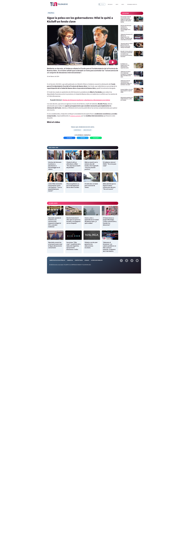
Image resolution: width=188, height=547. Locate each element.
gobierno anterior (75, 116)
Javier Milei (77, 130)
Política (51, 13)
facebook (69, 137)
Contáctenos (79, 260)
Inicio (117, 4)
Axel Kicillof (87, 130)
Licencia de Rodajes (97, 260)
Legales (87, 260)
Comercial (70, 260)
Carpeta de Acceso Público (57, 260)
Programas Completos (132, 4)
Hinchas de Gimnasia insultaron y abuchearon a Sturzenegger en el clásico (86, 100)
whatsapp (96, 137)
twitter (82, 137)
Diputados (110, 4)
